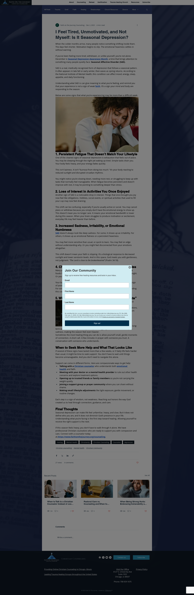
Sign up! (97, 323)
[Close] (129, 267)
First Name (69, 291)
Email (67, 280)
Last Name (69, 302)
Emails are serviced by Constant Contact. (113, 317)
